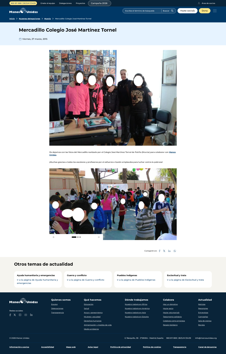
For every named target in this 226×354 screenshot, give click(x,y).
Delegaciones (65, 3)
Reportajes (203, 308)
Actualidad (205, 299)
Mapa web (71, 347)
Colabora (168, 299)
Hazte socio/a (187, 10)
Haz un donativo (170, 304)
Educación (88, 304)
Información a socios (19, 347)
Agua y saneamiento (93, 312)
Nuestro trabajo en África (136, 304)
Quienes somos (61, 299)
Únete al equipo (47, 3)
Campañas (203, 317)
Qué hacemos (92, 299)
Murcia (47, 19)
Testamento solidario (172, 317)
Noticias (201, 304)
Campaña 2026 (99, 3)
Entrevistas (203, 312)
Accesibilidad (47, 347)
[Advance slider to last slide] (53, 237)
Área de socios (208, 3)
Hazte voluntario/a (171, 312)
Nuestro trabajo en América (137, 308)
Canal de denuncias (207, 347)
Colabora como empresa (174, 321)
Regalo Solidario (170, 325)
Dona (205, 10)
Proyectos (80, 3)
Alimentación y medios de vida (98, 325)
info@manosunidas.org (206, 338)
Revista (201, 325)
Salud (86, 308)
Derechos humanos (92, 321)
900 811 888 (16, 3)
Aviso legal (93, 347)
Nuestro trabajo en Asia (135, 312)
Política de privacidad (120, 347)
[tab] (74, 237)
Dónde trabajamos (136, 299)
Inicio (12, 19)
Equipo (54, 304)
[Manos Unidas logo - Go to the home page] (23, 12)
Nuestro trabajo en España (137, 317)
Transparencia (57, 312)
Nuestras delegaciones (29, 19)
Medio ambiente (91, 329)
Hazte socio (168, 308)
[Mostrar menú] (214, 10)
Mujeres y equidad (92, 317)
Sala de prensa (204, 321)
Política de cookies (152, 347)
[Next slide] (98, 237)
